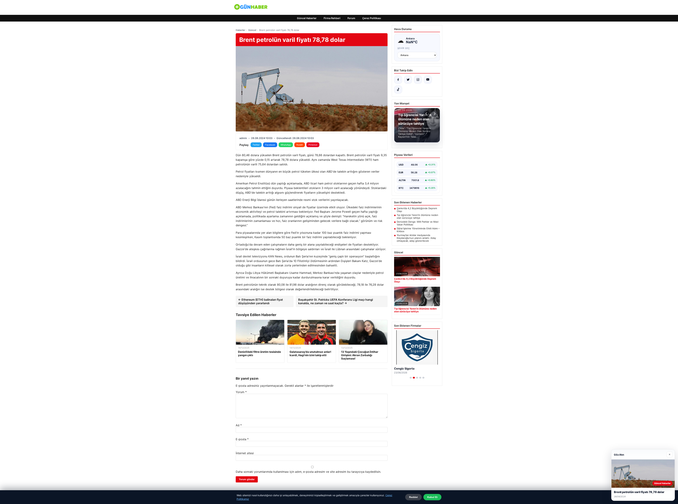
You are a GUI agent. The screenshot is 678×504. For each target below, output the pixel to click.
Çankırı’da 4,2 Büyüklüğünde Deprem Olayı (417, 210)
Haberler (240, 30)
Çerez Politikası (371, 18)
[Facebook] (398, 80)
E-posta (242, 439)
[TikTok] (398, 90)
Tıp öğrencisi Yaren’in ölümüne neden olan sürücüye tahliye (417, 216)
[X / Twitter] (408, 80)
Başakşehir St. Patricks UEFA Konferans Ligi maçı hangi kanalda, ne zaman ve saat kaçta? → (335, 301)
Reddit (299, 144)
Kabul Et (432, 497)
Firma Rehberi (332, 18)
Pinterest (312, 144)
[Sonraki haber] (434, 114)
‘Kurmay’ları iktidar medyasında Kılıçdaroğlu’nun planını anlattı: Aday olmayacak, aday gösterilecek (416, 238)
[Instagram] (418, 80)
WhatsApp (286, 144)
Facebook (270, 144)
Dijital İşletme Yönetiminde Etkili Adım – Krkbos (418, 230)
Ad (239, 425)
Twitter (256, 144)
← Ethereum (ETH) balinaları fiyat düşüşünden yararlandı (260, 301)
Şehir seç (403, 48)
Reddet (413, 497)
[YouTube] (428, 80)
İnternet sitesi (245, 453)
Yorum (241, 392)
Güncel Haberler (307, 18)
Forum (351, 18)
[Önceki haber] (427, 114)
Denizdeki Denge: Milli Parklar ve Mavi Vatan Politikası (417, 223)
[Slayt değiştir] (411, 378)
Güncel (252, 30)
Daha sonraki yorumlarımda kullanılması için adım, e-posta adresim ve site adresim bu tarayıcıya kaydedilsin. (308, 471)
